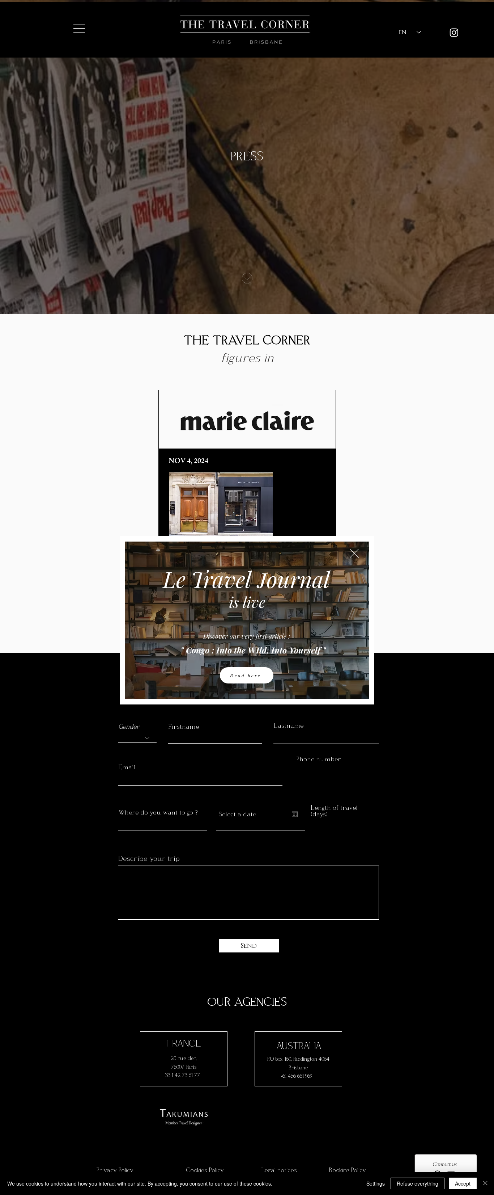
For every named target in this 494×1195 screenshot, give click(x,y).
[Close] (485, 1183)
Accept (462, 1183)
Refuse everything (417, 1183)
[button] (354, 553)
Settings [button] (375, 1183)
